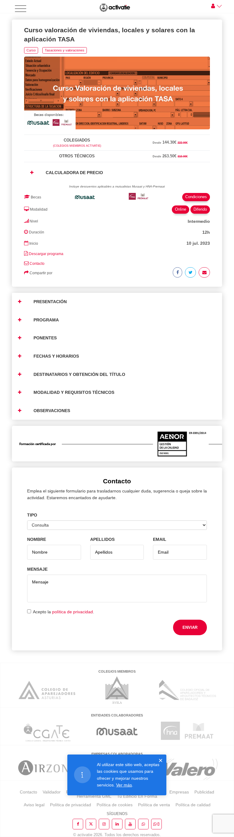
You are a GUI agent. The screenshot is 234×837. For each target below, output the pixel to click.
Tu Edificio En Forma (137, 796)
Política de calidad (193, 804)
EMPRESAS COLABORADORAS (117, 754)
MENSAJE (37, 569)
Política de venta (154, 804)
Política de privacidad (70, 804)
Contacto (37, 263)
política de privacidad (72, 611)
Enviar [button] (190, 627)
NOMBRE (36, 539)
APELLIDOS (102, 539)
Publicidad (204, 792)
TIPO (32, 515)
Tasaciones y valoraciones (64, 50)
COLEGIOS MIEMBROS (117, 671)
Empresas (179, 792)
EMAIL (159, 539)
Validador (52, 792)
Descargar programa (46, 254)
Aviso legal (34, 804)
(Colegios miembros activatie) (77, 145)
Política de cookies (115, 804)
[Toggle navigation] (20, 9)
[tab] (117, 133)
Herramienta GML (94, 796)
